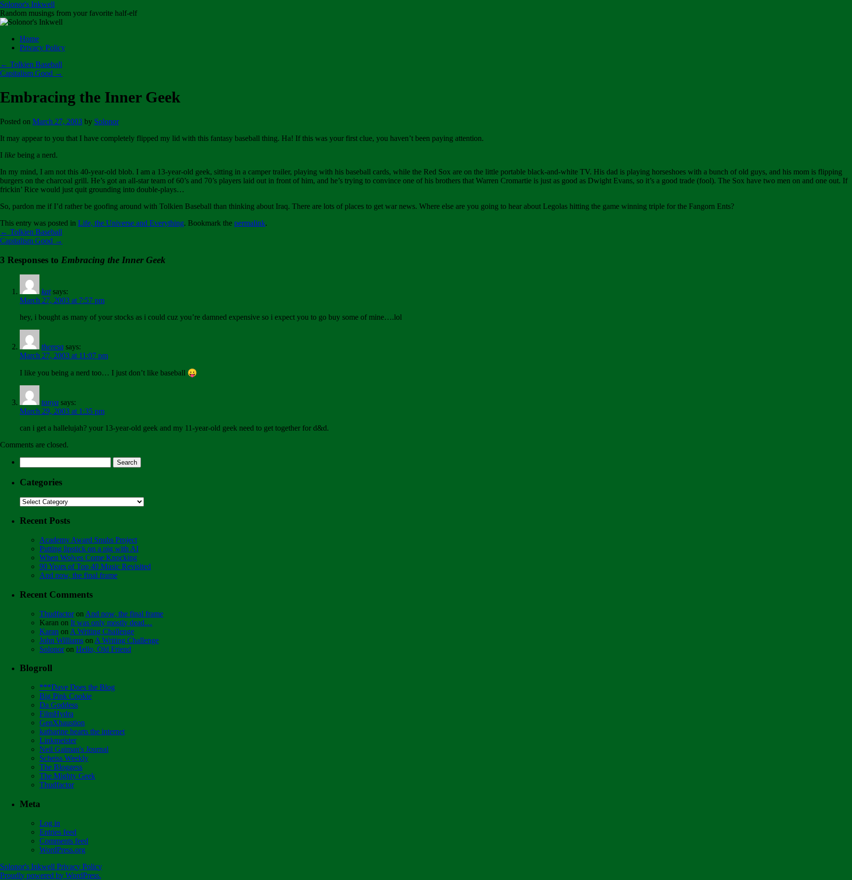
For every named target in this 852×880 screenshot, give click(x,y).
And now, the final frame (78, 575)
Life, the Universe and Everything (131, 223)
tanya (50, 402)
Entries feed (57, 832)
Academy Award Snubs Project (88, 540)
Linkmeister (57, 740)
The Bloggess (60, 767)
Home (29, 38)
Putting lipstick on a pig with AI (89, 548)
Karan (49, 631)
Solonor (106, 121)
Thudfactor (56, 613)
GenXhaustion (62, 722)
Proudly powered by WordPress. (50, 875)
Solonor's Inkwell (27, 4)
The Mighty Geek (67, 776)
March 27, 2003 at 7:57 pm (62, 300)
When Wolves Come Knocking (88, 557)
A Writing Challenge (102, 631)
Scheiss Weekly (63, 758)
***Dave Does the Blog (77, 687)
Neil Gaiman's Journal (73, 749)
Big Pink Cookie (65, 696)
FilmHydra (56, 714)
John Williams (61, 640)
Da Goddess (58, 705)
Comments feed (63, 841)
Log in (49, 823)
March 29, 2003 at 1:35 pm (62, 411)
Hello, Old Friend (103, 649)
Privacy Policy (42, 47)
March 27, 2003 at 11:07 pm (64, 355)
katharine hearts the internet (82, 731)
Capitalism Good (31, 73)
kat (46, 291)
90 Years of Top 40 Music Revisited (95, 566)
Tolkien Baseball (31, 64)
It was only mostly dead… (111, 622)
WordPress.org (62, 850)
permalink (249, 223)
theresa (52, 346)
